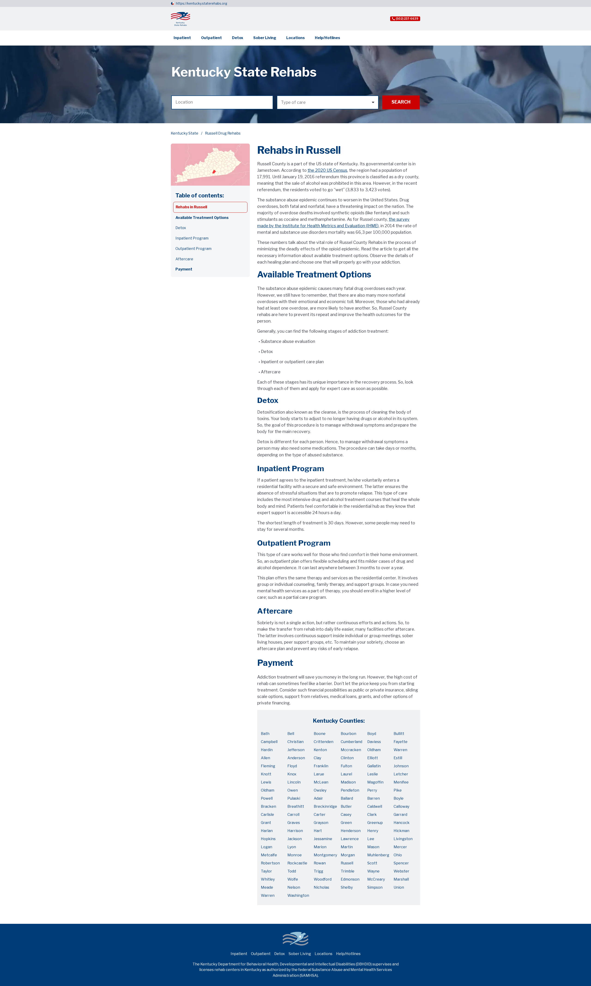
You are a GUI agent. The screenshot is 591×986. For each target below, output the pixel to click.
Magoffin (375, 782)
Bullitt (399, 733)
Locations (295, 38)
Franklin (321, 766)
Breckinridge (325, 806)
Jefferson (296, 750)
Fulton (346, 766)
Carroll (293, 814)
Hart (318, 831)
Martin (347, 847)
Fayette (400, 742)
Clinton (347, 758)
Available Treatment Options (202, 217)
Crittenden (323, 742)
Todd (291, 871)
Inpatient (182, 38)
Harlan (267, 831)
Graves (293, 822)
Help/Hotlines (327, 38)
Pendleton (350, 790)
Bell (290, 733)
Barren (373, 798)
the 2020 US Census (327, 170)
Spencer (401, 863)
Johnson (401, 766)
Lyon (291, 847)
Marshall (401, 879)
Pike (398, 790)
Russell (347, 863)
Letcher (401, 774)
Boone (320, 733)
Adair (318, 798)
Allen (265, 758)
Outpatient (211, 38)
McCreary (376, 879)
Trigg (318, 871)
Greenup (375, 822)
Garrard (400, 814)
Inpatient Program (191, 238)
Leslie (372, 774)
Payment (183, 269)
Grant (266, 822)
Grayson (321, 822)
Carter (320, 814)
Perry (372, 790)
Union (399, 887)
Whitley (268, 879)
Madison (348, 782)
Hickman (401, 831)
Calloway (401, 806)
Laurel (346, 774)
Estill (398, 758)
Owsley (320, 790)
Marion (320, 847)
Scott (372, 863)
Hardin (267, 750)
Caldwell (374, 806)
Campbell (269, 742)
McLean (321, 782)
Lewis (266, 782)
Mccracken (351, 750)
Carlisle (267, 814)
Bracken (268, 806)
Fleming (268, 766)
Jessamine (323, 839)
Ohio (398, 855)
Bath (265, 733)
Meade (267, 887)
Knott (266, 774)
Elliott (372, 758)
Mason (373, 847)
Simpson (375, 887)
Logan (266, 847)
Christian (295, 742)
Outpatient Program (193, 248)
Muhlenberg (378, 855)
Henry (372, 831)
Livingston (403, 839)
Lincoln (294, 782)
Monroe (294, 855)
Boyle (399, 798)
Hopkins (268, 839)
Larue (319, 774)
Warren (400, 750)
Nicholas (321, 887)
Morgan (348, 855)
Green (346, 822)
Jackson (294, 839)
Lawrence (350, 839)
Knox (291, 774)
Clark (372, 814)
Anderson (296, 758)
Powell (267, 798)
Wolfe (292, 879)
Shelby (347, 887)
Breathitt (295, 806)
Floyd (292, 766)
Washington (298, 895)
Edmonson (350, 879)
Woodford (323, 879)
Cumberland (351, 742)
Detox (237, 38)
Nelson (293, 887)
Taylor (266, 871)
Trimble (347, 871)
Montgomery (325, 855)
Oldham (374, 750)
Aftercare (184, 259)
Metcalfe (269, 855)
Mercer (400, 847)
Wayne (373, 871)
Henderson (351, 831)
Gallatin (374, 766)
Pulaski (293, 798)
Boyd (371, 733)
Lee (370, 839)
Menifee (401, 782)
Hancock (402, 822)
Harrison (295, 831)
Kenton (320, 750)
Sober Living (264, 38)
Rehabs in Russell (191, 207)
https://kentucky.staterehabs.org (201, 3)
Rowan (320, 863)
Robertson (270, 863)
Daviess (374, 742)
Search (401, 102)
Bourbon (348, 733)
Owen (292, 790)
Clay (317, 758)
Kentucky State (184, 133)
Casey (346, 814)
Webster (401, 871)
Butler (346, 806)
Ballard (347, 798)
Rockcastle (297, 863)
